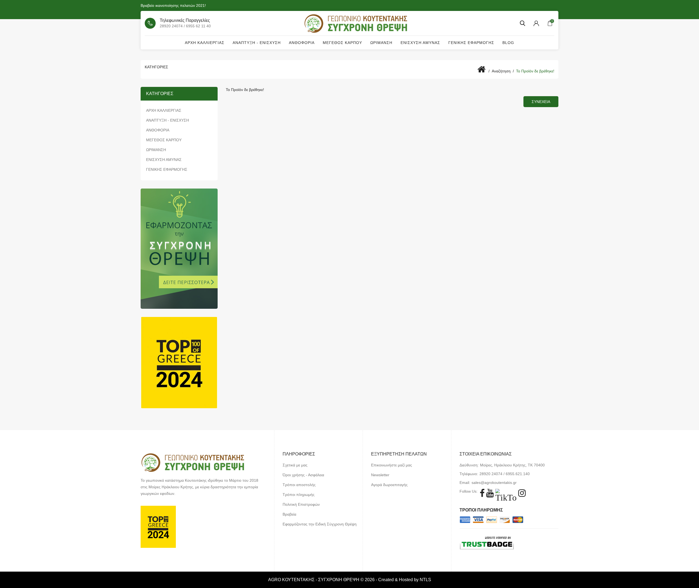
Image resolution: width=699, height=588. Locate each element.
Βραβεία (289, 514)
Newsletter (380, 475)
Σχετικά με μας (295, 465)
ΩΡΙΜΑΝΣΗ (381, 42)
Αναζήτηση (501, 71)
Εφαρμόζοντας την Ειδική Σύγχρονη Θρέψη (320, 524)
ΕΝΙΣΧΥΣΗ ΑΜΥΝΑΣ (420, 42)
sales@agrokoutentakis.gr (494, 482)
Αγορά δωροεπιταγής (389, 485)
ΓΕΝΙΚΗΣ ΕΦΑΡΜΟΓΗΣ (471, 42)
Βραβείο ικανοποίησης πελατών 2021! (173, 5)
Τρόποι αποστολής (299, 485)
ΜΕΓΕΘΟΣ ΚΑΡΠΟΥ (342, 42)
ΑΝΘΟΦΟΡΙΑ (302, 42)
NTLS (425, 579)
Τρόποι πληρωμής (299, 494)
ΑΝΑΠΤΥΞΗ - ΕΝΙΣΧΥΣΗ (257, 42)
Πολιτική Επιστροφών (301, 504)
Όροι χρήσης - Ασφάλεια (303, 475)
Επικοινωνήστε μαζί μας (391, 465)
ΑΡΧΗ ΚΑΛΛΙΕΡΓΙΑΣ (204, 42)
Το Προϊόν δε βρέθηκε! (535, 71)
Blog (508, 42)
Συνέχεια (541, 101)
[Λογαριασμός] (536, 23)
